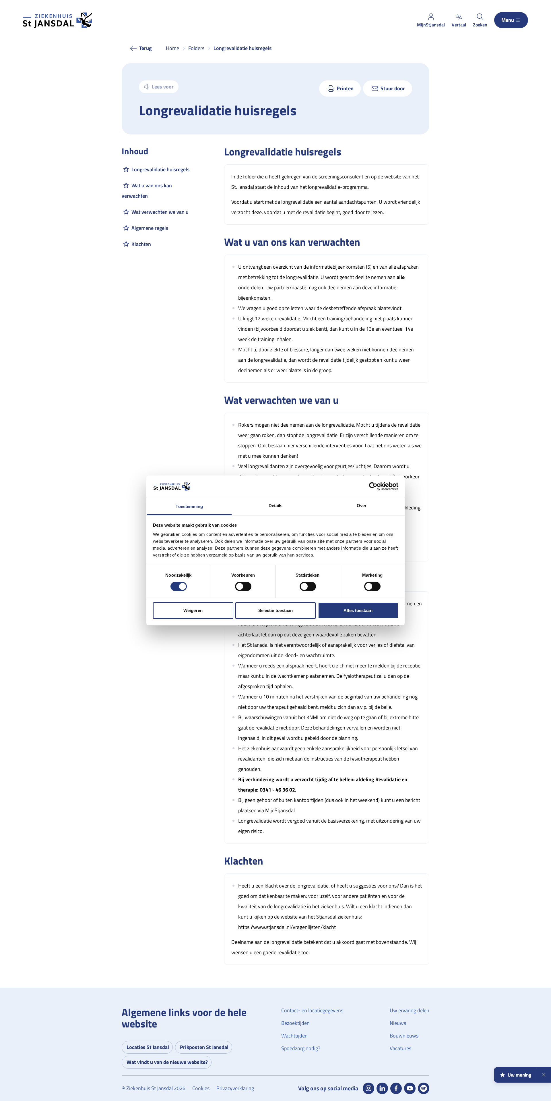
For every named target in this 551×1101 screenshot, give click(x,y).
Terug (145, 48)
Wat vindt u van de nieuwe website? (167, 1062)
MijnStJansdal (431, 24)
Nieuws (398, 1023)
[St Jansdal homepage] (57, 20)
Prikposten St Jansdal (204, 1047)
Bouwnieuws (404, 1036)
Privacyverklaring (235, 1088)
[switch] (243, 586)
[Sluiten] (543, 1075)
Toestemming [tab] (189, 506)
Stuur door (393, 88)
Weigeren (193, 610)
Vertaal (459, 24)
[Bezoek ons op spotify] (423, 1088)
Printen (345, 88)
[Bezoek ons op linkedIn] (382, 1088)
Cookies (200, 1088)
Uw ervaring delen (409, 1010)
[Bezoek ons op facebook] (396, 1088)
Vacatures (400, 1048)
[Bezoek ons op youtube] (410, 1088)
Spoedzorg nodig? (300, 1048)
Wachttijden (294, 1036)
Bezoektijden (295, 1023)
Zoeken (480, 24)
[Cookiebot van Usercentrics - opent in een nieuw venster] (373, 486)
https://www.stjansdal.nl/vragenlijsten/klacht (287, 927)
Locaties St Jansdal (148, 1047)
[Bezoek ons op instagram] (368, 1088)
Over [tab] (361, 505)
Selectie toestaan (275, 610)
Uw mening (519, 1075)
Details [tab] (276, 505)
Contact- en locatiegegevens (312, 1010)
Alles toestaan (358, 610)
